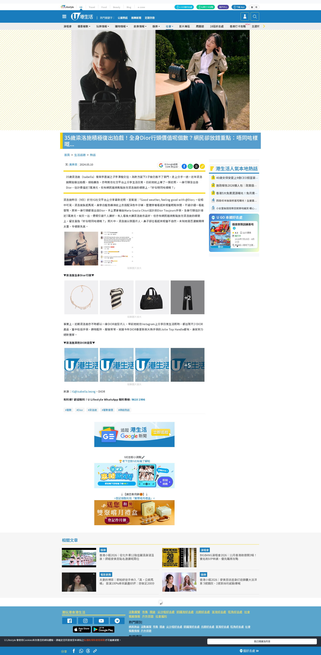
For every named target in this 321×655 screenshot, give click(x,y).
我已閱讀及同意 (262, 641)
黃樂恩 (73, 164)
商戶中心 (223, 7)
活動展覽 (134, 612)
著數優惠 (108, 410)
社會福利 (161, 616)
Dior (80, 410)
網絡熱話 (125, 410)
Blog (129, 7)
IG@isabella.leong (83, 391)
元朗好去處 (203, 612)
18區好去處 (217, 26)
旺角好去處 (235, 612)
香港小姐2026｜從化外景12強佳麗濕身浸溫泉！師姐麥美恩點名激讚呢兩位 (126, 557)
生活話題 (80, 155)
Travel (92, 7)
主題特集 (257, 26)
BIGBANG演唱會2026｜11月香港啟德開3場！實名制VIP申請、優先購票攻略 (228, 557)
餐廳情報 (134, 616)
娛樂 (103, 550)
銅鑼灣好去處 (185, 612)
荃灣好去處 (219, 612)
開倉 (152, 612)
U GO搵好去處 (185, 7)
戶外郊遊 (147, 616)
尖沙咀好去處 (166, 612)
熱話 (93, 155)
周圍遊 (200, 26)
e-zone (141, 7)
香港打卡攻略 (238, 26)
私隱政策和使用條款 (94, 640)
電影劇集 (105, 574)
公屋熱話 (123, 18)
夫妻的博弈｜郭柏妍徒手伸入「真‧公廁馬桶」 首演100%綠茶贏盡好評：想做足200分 (126, 581)
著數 (69, 410)
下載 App (240, 7)
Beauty (116, 7)
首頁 (67, 155)
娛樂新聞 (136, 18)
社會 (247, 612)
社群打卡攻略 (207, 7)
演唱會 (68, 26)
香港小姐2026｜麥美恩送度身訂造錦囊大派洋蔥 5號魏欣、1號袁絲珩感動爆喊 (228, 581)
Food (104, 7)
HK (81, 7)
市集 (145, 612)
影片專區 (184, 26)
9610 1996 (138, 399)
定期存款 (150, 18)
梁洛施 (93, 410)
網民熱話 (134, 627)
